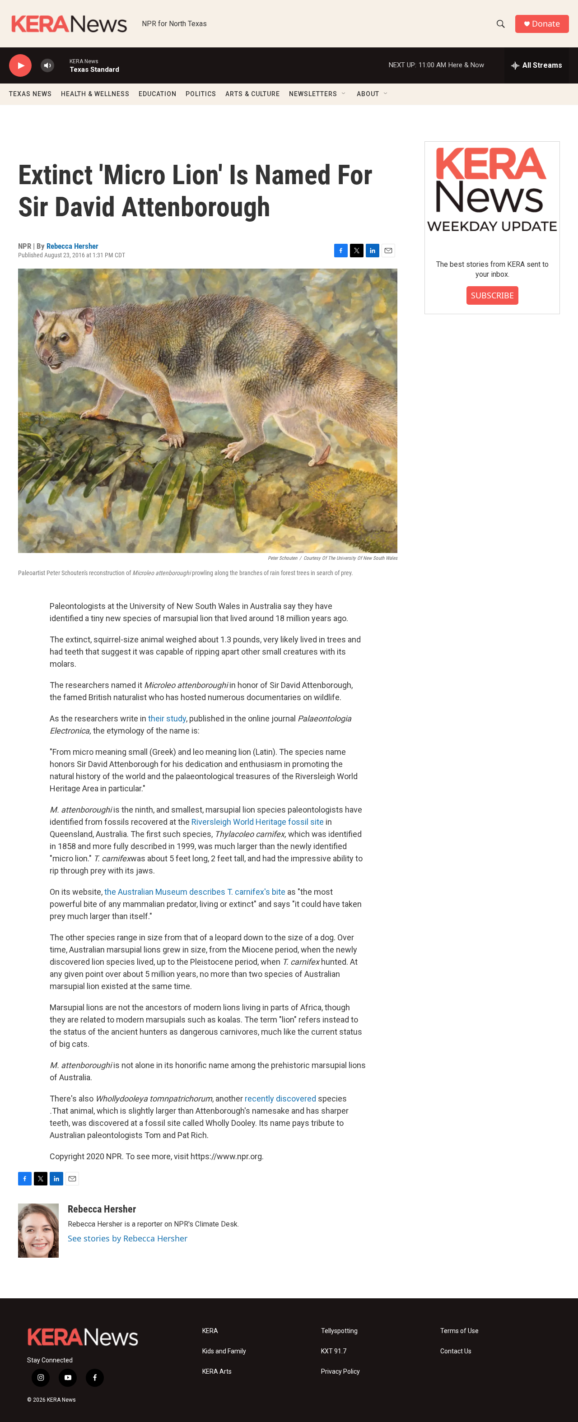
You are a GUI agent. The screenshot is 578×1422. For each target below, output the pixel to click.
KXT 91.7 (333, 1351)
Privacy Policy (340, 1371)
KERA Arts (217, 1371)
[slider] (62, 65)
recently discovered (280, 1098)
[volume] (47, 66)
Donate (546, 23)
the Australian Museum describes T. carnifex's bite (194, 892)
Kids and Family (224, 1351)
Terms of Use (459, 1331)
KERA (210, 1331)
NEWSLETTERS (313, 94)
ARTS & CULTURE (252, 94)
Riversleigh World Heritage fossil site (257, 822)
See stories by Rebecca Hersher (127, 1238)
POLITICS (201, 94)
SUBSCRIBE (492, 295)
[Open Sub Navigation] (344, 94)
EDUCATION (158, 94)
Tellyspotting (339, 1331)
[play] (20, 65)
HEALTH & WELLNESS (95, 94)
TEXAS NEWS (30, 94)
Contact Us (455, 1351)
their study (167, 718)
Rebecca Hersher (72, 246)
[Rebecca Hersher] (38, 1231)
